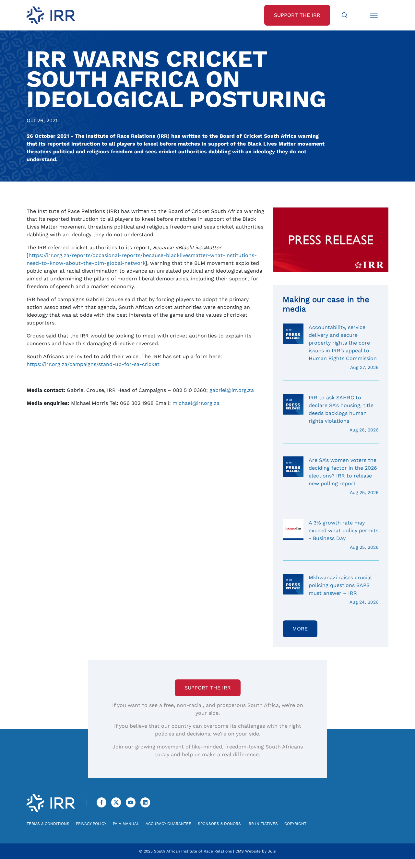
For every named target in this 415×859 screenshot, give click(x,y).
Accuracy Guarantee (168, 823)
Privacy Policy (91, 823)
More (300, 629)
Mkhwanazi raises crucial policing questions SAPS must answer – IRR (344, 589)
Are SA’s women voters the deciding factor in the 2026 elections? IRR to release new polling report (344, 476)
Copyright (295, 823)
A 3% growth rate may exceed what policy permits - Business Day (344, 535)
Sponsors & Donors (219, 823)
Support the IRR (207, 688)
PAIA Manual (126, 823)
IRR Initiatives (262, 823)
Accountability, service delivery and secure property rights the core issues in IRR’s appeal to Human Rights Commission (344, 347)
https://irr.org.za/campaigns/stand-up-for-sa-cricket (93, 364)
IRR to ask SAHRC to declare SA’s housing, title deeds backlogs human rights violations (344, 413)
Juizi (272, 851)
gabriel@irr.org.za (231, 390)
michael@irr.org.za (195, 403)
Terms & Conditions (48, 823)
